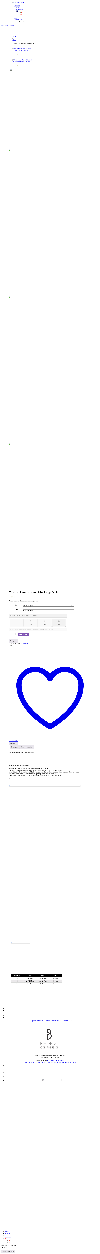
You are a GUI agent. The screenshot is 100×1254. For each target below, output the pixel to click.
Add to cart (23, 634)
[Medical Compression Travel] (22, 48)
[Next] (13, 58)
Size (16, 605)
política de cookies (29, 1062)
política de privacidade (44, 1062)
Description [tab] (14, 747)
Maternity (26, 643)
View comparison (8, 1251)
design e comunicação (55, 1060)
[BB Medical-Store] (50, 2)
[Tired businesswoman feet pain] (13, 444)
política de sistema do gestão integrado (64, 1062)
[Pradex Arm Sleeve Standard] (22, 60)
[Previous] (13, 47)
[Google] (13, 652)
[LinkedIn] (13, 654)
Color (16, 609)
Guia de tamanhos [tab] (26, 747)
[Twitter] (13, 650)
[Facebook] (13, 648)
